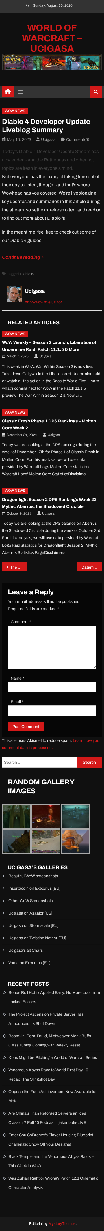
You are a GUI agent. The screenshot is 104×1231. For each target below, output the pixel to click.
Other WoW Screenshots (30, 901)
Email (17, 702)
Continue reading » (23, 257)
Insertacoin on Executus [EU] (34, 888)
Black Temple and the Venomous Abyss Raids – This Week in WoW (51, 1161)
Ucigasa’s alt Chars (25, 950)
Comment (21, 622)
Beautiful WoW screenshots (33, 876)
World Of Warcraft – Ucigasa (52, 38)
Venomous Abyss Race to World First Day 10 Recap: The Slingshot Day (48, 1074)
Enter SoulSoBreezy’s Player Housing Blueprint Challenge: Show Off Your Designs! (50, 1139)
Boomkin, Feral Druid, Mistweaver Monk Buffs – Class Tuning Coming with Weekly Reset (51, 1040)
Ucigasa (48, 139)
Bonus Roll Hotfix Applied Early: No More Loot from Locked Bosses (54, 997)
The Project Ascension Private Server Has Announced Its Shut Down (45, 1019)
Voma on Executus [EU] (29, 963)
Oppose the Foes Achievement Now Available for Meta (52, 1096)
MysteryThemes (62, 1224)
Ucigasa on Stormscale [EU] (33, 925)
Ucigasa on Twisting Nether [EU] (37, 938)
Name (17, 678)
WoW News (15, 111)
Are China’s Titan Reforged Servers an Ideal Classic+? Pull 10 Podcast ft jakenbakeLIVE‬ (47, 1118)
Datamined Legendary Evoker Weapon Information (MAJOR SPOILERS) (91, 567)
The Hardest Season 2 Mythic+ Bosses (18, 567)
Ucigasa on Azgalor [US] (30, 913)
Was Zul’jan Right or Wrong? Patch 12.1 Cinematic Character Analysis (53, 1183)
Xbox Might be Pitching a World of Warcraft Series (52, 1057)
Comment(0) (77, 139)
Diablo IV (27, 274)
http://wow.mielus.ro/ (43, 302)
